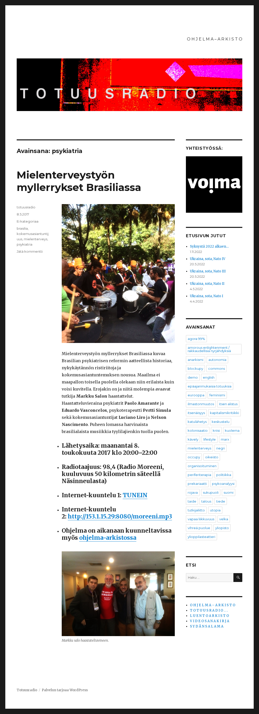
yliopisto (222, 528)
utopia (215, 510)
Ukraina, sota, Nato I (206, 296)
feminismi (217, 395)
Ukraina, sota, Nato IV (207, 259)
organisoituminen (202, 466)
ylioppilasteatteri (201, 537)
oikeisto (211, 457)
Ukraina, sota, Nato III (208, 271)
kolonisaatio (198, 430)
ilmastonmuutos (201, 404)
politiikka (223, 475)
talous (206, 501)
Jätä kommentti (30, 251)
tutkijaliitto (196, 510)
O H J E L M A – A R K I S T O (214, 39)
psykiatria (24, 244)
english (208, 377)
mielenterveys (35, 239)
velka (223, 519)
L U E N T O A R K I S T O (209, 616)
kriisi (216, 430)
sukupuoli (211, 492)
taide (192, 501)
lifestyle (209, 439)
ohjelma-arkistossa (107, 537)
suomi (228, 492)
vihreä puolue (199, 528)
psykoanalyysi (223, 484)
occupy (194, 457)
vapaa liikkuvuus (201, 519)
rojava (193, 492)
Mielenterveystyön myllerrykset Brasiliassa (79, 181)
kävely (193, 439)
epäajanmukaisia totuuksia (209, 386)
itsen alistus (228, 404)
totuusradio (26, 207)
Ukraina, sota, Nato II (207, 284)
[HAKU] (237, 577)
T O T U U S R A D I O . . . (209, 610)
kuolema (232, 430)
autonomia (217, 360)
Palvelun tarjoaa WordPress (65, 690)
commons (216, 368)
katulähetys (197, 422)
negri (220, 448)
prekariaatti (197, 484)
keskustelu (220, 422)
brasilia (22, 228)
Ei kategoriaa (27, 221)
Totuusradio (27, 690)
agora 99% (196, 339)
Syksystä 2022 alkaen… (209, 246)
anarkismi (195, 360)
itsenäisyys (196, 413)
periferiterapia (199, 475)
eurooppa (196, 395)
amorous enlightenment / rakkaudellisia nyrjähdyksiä (209, 349)
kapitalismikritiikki (224, 413)
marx (225, 439)
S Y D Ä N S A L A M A (206, 626)
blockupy (195, 368)
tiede (220, 501)
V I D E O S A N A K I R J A (209, 621)
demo (193, 377)
